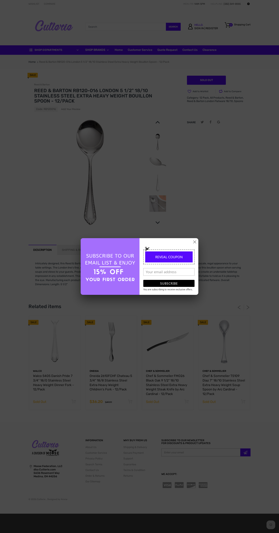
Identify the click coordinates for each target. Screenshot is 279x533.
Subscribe (169, 283)
